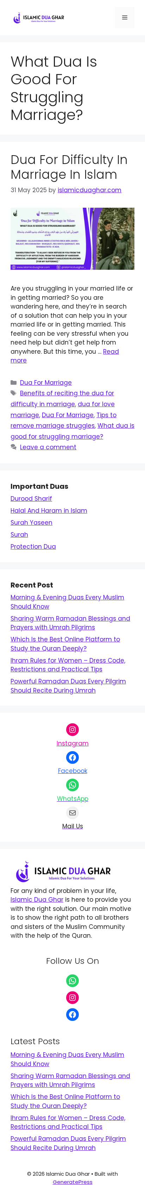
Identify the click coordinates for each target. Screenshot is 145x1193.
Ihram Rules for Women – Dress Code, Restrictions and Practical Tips (68, 665)
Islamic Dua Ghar (37, 899)
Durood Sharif (31, 498)
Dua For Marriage (46, 382)
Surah (19, 534)
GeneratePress (73, 1182)
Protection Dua (33, 546)
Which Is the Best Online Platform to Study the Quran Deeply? (65, 644)
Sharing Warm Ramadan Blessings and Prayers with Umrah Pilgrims (70, 623)
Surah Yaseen (31, 522)
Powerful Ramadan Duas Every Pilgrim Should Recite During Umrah (68, 686)
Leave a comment (48, 447)
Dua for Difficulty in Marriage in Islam (69, 167)
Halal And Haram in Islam (49, 510)
